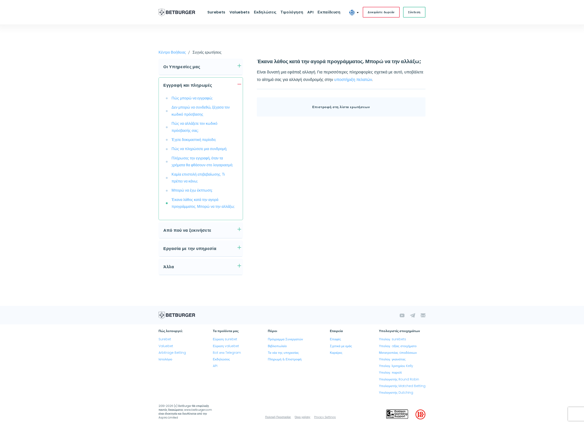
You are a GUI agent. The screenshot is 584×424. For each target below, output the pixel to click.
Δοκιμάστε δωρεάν (381, 12)
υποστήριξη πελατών (353, 79)
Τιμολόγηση (292, 12)
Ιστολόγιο (165, 359)
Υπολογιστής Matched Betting (402, 386)
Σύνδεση (414, 12)
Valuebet (166, 346)
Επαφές (335, 339)
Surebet (165, 339)
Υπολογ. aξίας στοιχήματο (398, 346)
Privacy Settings (325, 417)
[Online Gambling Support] (397, 414)
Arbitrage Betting (172, 352)
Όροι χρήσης (302, 417)
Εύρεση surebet (225, 339)
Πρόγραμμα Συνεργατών (285, 339)
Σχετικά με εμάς (341, 346)
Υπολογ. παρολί (390, 372)
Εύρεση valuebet (226, 346)
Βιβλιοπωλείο (277, 346)
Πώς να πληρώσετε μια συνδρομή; (199, 148)
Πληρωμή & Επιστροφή (285, 359)
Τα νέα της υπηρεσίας (283, 352)
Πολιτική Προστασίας (278, 417)
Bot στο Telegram (227, 352)
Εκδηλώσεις (221, 359)
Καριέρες (336, 352)
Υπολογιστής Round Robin (399, 379)
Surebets (216, 12)
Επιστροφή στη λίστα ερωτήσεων (341, 107)
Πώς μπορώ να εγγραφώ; (192, 98)
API (310, 12)
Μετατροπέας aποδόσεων (398, 352)
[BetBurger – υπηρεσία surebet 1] (177, 12)
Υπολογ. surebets (392, 339)
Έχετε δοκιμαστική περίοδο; (194, 139)
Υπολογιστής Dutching (396, 392)
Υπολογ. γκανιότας (392, 359)
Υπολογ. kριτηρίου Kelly (396, 366)
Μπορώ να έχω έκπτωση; (192, 190)
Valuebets (239, 12)
